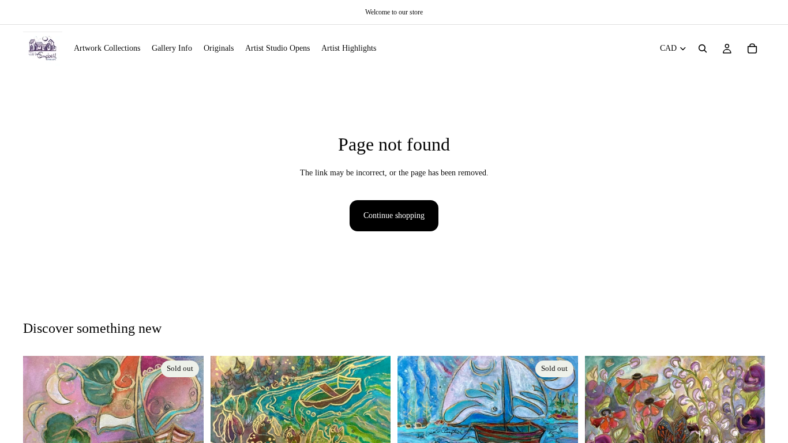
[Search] (702, 48)
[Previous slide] (40, 417)
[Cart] (752, 48)
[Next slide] (186, 417)
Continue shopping (394, 215)
